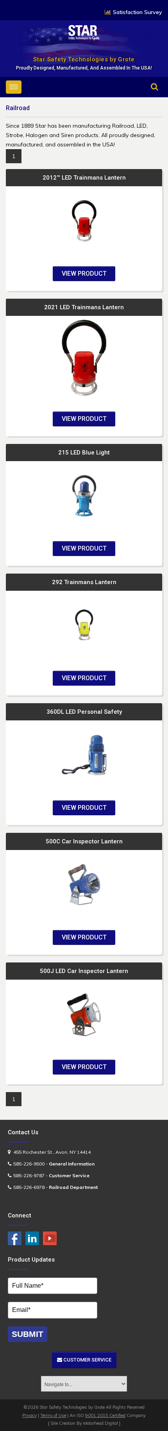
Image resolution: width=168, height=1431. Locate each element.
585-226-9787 (29, 1175)
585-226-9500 (29, 1164)
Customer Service (86, 1360)
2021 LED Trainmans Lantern (84, 307)
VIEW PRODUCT (84, 273)
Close (147, 97)
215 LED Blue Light (84, 452)
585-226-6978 (29, 1187)
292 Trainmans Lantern (84, 582)
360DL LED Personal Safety (84, 711)
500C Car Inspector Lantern (84, 841)
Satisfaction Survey (137, 12)
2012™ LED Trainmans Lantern (84, 177)
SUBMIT (27, 1333)
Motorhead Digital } (102, 1423)
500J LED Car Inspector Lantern (84, 971)
